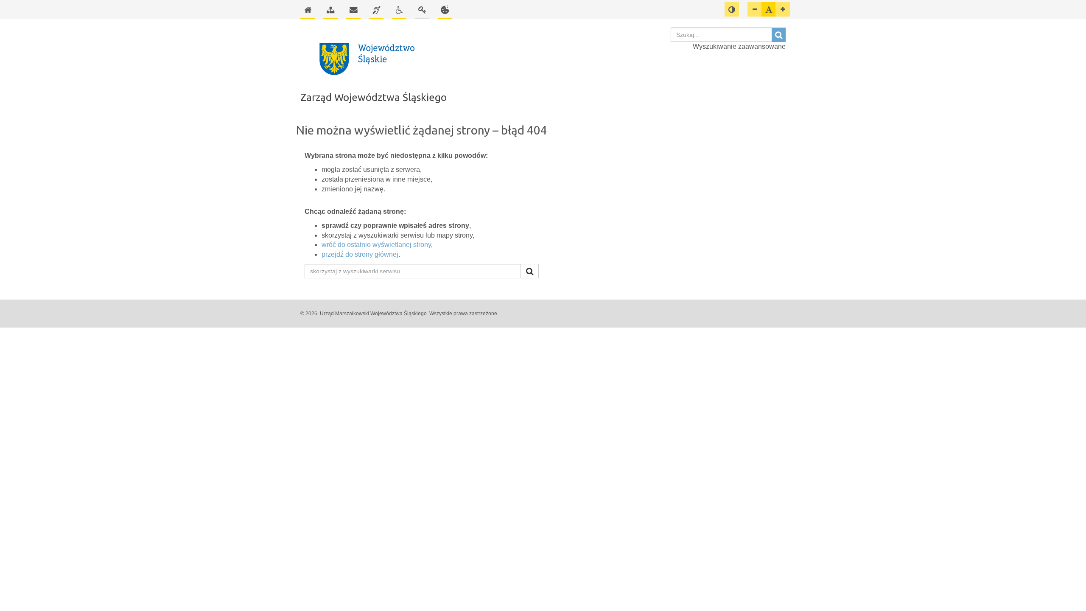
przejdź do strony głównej (360, 254)
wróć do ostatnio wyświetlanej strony (376, 244)
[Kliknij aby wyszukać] (530, 271)
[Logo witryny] (481, 59)
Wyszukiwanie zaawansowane (739, 46)
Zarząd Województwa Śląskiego (373, 97)
